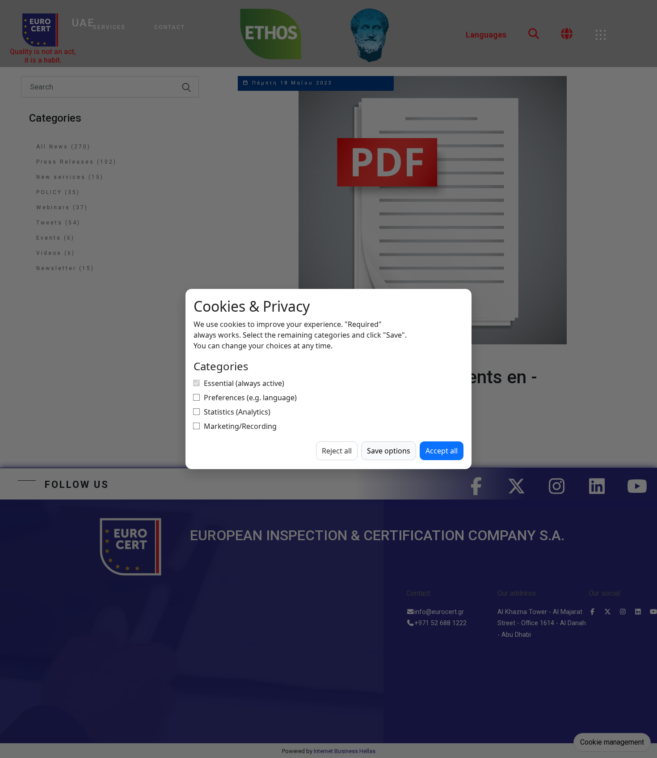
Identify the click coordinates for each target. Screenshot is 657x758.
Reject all (337, 451)
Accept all (441, 451)
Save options (388, 451)
